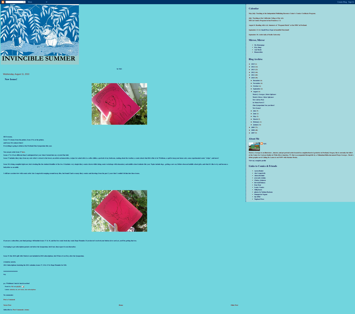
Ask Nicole (258, 49)
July (254, 111)
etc (16, 289)
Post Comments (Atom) (21, 309)
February (256, 122)
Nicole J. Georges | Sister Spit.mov (264, 94)
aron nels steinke (260, 178)
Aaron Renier (258, 171)
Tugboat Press (259, 199)
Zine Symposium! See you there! (264, 105)
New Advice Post (258, 100)
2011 (253, 75)
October (256, 86)
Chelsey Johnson (260, 180)
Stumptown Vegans (260, 194)
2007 (253, 133)
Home (121, 305)
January (256, 124)
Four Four (257, 185)
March (255, 119)
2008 (253, 130)
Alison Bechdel (259, 175)
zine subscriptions (30, 289)
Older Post (234, 305)
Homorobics (258, 52)
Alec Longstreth (259, 173)
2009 (253, 127)
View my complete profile (257, 160)
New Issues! (257, 108)
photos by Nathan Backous (263, 192)
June (255, 113)
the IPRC (257, 197)
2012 (253, 72)
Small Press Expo (267, 30)
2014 (253, 67)
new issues (21, 289)
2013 (253, 69)
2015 (253, 64)
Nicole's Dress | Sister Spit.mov (263, 97)
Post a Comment (9, 299)
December (256, 80)
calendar (12, 289)
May (255, 116)
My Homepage (259, 45)
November (257, 83)
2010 (253, 77)
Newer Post (7, 305)
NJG (265, 143)
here (23, 152)
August (255, 91)
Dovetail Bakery (259, 182)
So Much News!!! (258, 102)
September (257, 89)
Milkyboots (258, 189)
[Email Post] (23, 286)
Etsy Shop (257, 47)
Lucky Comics (259, 187)
